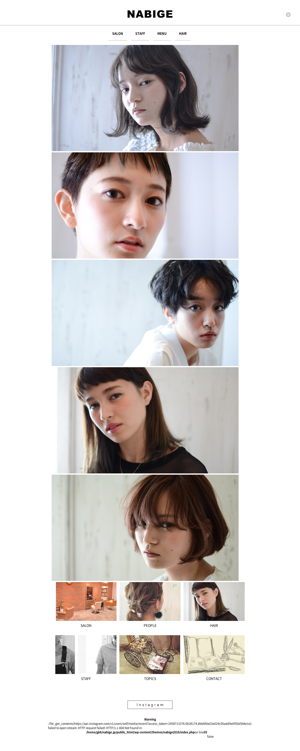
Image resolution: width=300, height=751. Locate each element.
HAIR (183, 33)
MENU (162, 33)
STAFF (140, 33)
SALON (117, 33)
